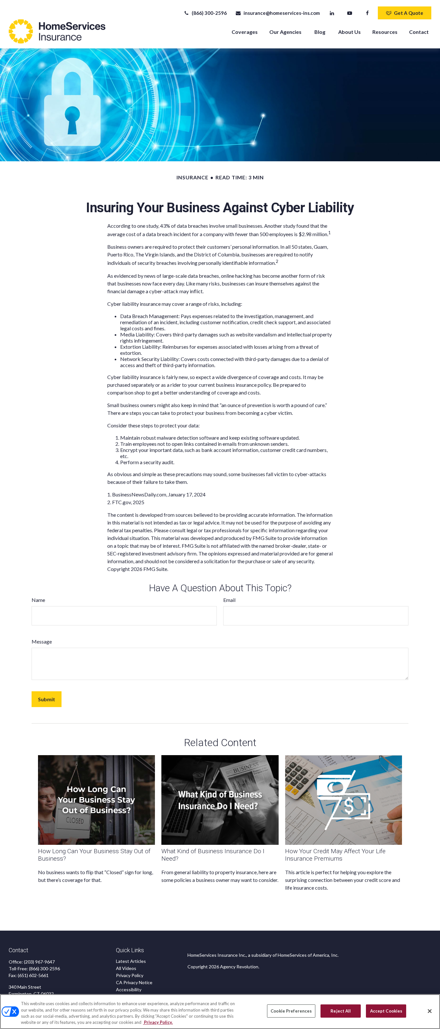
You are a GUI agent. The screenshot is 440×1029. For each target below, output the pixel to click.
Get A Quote (408, 13)
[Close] (430, 1011)
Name (38, 600)
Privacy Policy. (158, 1022)
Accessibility (128, 989)
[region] (220, 1011)
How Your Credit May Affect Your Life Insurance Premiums (335, 854)
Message (42, 641)
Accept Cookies (386, 1011)
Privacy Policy (129, 975)
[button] (244, 31)
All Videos (126, 968)
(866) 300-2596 (209, 13)
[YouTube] (349, 12)
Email (229, 600)
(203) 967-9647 (39, 961)
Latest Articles (131, 961)
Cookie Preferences (291, 1011)
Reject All (340, 1011)
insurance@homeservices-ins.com (282, 13)
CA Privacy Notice (134, 982)
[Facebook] (367, 12)
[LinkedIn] (332, 12)
